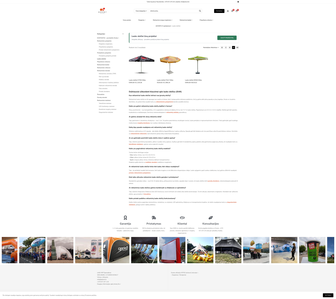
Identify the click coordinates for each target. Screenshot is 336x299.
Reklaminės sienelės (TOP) (107, 74)
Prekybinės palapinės (104, 53)
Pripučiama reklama (103, 62)
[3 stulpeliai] (229, 47)
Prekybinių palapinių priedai (107, 56)
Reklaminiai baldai (103, 65)
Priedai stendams (104, 91)
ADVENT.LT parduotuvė (163, 26)
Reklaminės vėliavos (103, 68)
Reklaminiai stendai (103, 71)
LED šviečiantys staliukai (106, 106)
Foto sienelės (103, 88)
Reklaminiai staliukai (104, 100)
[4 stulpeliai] (233, 47)
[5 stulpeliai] (237, 47)
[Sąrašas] (221, 47)
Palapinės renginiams (105, 44)
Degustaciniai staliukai (106, 112)
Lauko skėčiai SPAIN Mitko (193, 80)
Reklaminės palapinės (104, 41)
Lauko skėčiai (101, 59)
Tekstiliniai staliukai (105, 103)
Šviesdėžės (100, 94)
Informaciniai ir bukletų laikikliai (109, 83)
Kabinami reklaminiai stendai (108, 86)
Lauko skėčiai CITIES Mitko (137, 80)
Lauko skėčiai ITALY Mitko (165, 80)
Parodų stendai (102, 97)
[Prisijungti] (228, 11)
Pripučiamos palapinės (106, 47)
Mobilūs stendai (104, 80)
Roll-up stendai (104, 77)
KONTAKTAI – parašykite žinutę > (108, 38)
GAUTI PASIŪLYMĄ (227, 38)
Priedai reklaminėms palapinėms (109, 50)
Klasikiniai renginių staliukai (107, 109)
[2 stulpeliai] (225, 47)
